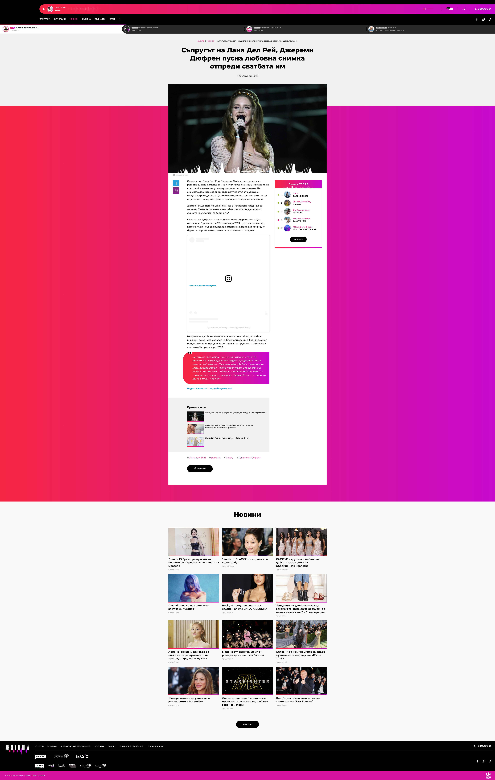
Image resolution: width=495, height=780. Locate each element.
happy (229, 457)
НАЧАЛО (200, 41)
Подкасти (100, 19)
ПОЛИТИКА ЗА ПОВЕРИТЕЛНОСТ (75, 746)
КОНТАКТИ (99, 746)
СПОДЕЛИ (201, 469)
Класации (60, 19)
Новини (74, 19)
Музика (86, 19)
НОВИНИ (210, 41)
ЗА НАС (111, 746)
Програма (44, 19)
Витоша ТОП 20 (298, 184)
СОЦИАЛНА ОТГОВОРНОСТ (131, 746)
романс (215, 457)
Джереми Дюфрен (249, 457)
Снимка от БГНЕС (182, 175)
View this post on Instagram (202, 285)
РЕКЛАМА (52, 746)
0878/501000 (484, 9)
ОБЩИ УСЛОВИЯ (155, 746)
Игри (112, 19)
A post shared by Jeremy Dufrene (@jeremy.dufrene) (228, 328)
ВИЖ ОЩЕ (298, 239)
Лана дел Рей (197, 457)
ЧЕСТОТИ (39, 746)
